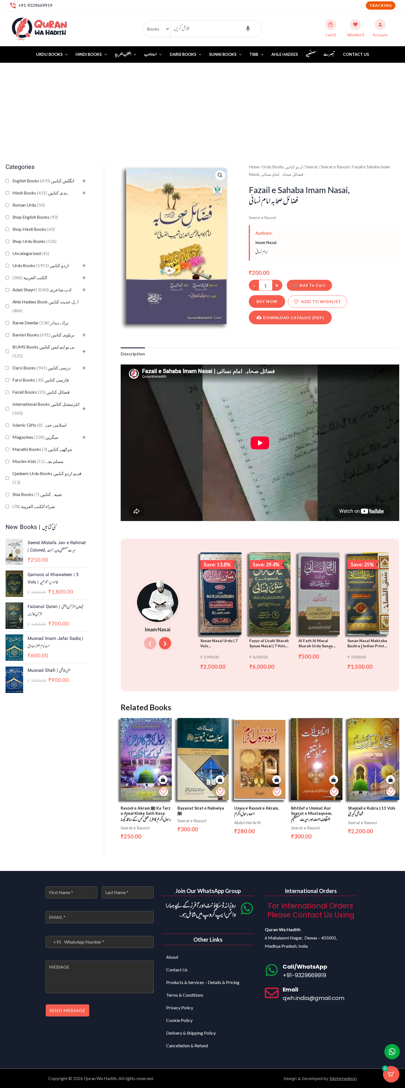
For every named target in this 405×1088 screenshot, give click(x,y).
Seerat (312, 166)
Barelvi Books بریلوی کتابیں (43, 334)
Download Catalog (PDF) (293, 317)
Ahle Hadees (284, 54)
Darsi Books (183, 54)
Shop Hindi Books (33, 229)
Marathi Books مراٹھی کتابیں (42, 449)
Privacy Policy (179, 1007)
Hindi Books (88, 54)
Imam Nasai (266, 242)
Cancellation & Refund (187, 1045)
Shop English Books (35, 217)
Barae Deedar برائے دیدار (40, 322)
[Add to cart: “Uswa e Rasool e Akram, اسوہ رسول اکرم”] (276, 779)
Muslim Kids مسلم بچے (38, 461)
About (172, 957)
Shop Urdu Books (34, 241)
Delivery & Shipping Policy (191, 1032)
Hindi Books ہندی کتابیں (40, 192)
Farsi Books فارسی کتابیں (40, 379)
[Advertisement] (202, 104)
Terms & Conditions (184, 994)
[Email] (272, 993)
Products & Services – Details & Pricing (202, 982)
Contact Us (356, 54)
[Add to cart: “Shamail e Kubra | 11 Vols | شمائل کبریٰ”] (390, 779)
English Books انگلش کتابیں (43, 180)
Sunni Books (222, 54)
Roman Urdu (28, 204)
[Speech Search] (248, 29)
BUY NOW (266, 301)
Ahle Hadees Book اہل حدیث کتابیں (45, 306)
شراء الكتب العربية (33, 506)
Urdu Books (49, 54)
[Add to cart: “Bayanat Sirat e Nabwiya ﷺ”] (219, 779)
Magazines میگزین (35, 437)
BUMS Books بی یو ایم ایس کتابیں (43, 351)
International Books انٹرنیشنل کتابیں (45, 408)
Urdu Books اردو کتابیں (40, 265)
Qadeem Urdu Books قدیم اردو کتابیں (47, 478)
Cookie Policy (179, 1020)
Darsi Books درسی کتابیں (41, 367)
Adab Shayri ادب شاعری (41, 289)
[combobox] (53, 942)
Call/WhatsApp (305, 967)
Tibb (253, 54)
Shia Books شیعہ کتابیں (37, 494)
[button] (380, 5)
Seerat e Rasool (335, 166)
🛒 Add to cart (309, 285)
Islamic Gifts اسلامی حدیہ (39, 424)
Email (290, 989)
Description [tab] (133, 353)
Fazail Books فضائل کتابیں (41, 391)
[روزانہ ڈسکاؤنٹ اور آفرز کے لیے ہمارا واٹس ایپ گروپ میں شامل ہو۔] (247, 908)
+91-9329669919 (35, 5)
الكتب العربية (29, 277)
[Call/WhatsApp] (272, 970)
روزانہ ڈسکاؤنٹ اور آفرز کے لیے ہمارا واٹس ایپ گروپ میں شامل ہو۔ (201, 911)
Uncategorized (30, 253)
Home (254, 166)
